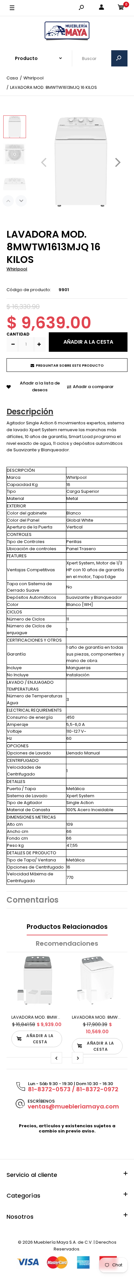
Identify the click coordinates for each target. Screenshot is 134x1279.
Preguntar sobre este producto (70, 365)
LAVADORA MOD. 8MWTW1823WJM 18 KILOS (55, 1017)
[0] (121, 8)
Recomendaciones (67, 943)
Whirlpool (17, 269)
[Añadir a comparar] (53, 977)
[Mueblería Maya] (67, 31)
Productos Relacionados (67, 926)
